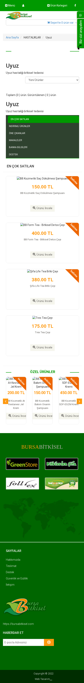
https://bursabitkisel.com (18, 623)
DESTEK (13, 154)
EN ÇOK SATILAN (20, 119)
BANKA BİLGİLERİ (18, 147)
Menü (11, 5)
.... (51, 679)
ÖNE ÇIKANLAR (17, 133)
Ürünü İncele (44, 208)
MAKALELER (15, 140)
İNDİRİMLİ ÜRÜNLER (19, 126)
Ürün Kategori (58, 5)
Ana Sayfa (12, 37)
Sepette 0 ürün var (62, 22)
